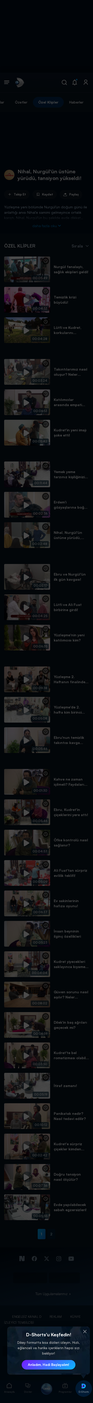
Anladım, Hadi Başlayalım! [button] (48, 1365)
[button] (85, 1332)
